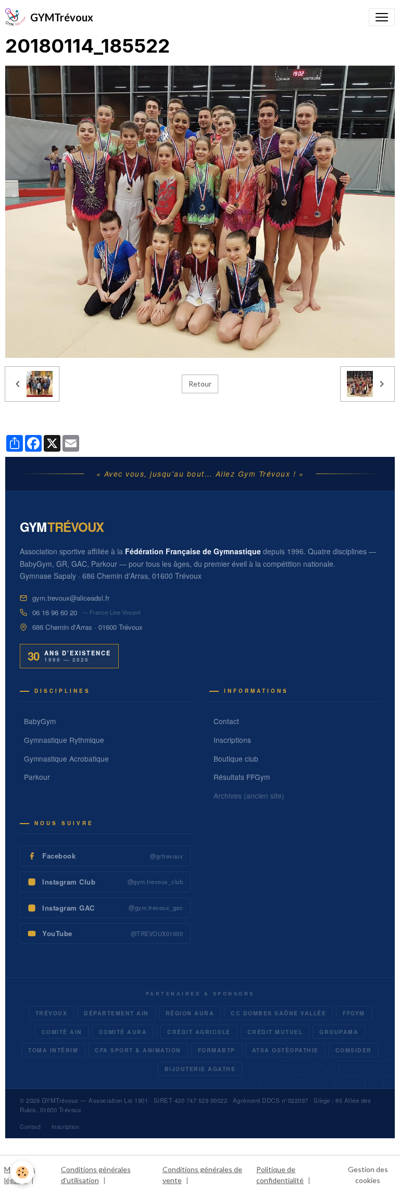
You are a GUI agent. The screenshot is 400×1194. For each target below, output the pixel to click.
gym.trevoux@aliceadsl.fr (70, 598)
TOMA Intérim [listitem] (53, 1050)
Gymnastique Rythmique (64, 740)
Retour (200, 383)
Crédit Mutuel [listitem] (275, 1032)
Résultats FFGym (242, 777)
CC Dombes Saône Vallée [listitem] (278, 1013)
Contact (226, 721)
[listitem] (105, 855)
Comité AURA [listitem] (123, 1032)
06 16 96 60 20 (54, 612)
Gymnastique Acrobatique (66, 758)
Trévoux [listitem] (51, 1013)
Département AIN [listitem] (116, 1013)
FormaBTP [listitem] (216, 1050)
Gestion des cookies (368, 1175)
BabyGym (40, 721)
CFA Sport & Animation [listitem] (138, 1050)
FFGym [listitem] (354, 1013)
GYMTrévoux (60, 1100)
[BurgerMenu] (382, 17)
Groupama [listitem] (338, 1032)
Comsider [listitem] (353, 1050)
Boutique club (236, 758)
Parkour (37, 777)
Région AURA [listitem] (190, 1013)
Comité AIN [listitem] (62, 1032)
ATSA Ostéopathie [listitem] (285, 1050)
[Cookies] (22, 1172)
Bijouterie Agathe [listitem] (200, 1069)
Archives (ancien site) (249, 795)
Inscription (66, 1126)
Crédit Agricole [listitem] (199, 1032)
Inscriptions (232, 740)
